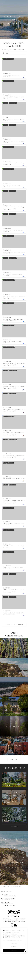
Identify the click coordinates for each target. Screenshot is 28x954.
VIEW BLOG (14, 826)
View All (14, 759)
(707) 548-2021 (9, 899)
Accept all (14, 950)
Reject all (14, 943)
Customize (14, 946)
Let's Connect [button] (14, 876)
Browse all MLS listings (14, 624)
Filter (6, 53)
